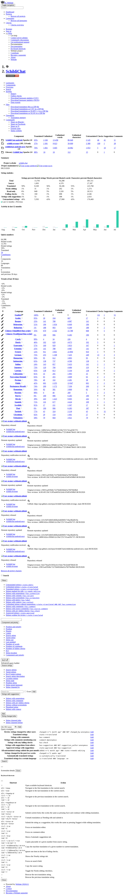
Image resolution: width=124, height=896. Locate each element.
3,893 (70, 358)
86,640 (70, 140)
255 (44, 355)
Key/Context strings (13, 674)
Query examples (7, 729)
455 (54, 377)
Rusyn (18, 396)
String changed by (13, 687)
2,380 (88, 143)
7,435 (70, 355)
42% (35, 383)
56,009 (70, 143)
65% (36, 140)
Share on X (15, 126)
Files (7, 105)
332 (54, 380)
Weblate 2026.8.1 (22, 884)
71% (35, 402)
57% (35, 345)
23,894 (70, 352)
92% (35, 415)
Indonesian (18, 361)
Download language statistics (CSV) (25, 98)
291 (54, 374)
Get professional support (20, 42)
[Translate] (2, 315)
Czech (18, 339)
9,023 (55, 143)
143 (44, 364)
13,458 (55, 140)
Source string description (15, 676)
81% (35, 374)
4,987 (70, 321)
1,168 (55, 355)
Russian (18, 393)
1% (35, 328)
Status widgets (16, 131)
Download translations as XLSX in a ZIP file (28, 113)
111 (98, 315)
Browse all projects (18, 16)
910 (87, 352)
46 (98, 140)
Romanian (18, 389)
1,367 (70, 405)
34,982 (70, 148)
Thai (18, 408)
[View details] (28, 424)
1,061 (45, 148)
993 (54, 328)
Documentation (16, 46)
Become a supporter (18, 55)
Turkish (18, 411)
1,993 (70, 374)
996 (54, 335)
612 (54, 358)
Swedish (18, 405)
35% (35, 331)
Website (14, 59)
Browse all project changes (11, 571)
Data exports (15, 102)
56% (35, 389)
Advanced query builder (10, 663)
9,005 (70, 399)
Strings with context (13, 709)
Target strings (11, 672)
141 (44, 321)
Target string (10, 638)
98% (35, 393)
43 (44, 411)
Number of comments (14, 646)
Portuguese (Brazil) (18, 386)
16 (44, 152)
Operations (10, 115)
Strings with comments (14, 701)
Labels (8, 633)
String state (10, 681)
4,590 (70, 361)
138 (44, 361)
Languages (10, 83)
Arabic (18, 318)
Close (18, 771)
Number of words (12, 644)
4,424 (70, 402)
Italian (18, 364)
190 (44, 335)
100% (36, 315)
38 (87, 380)
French (18, 352)
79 (44, 418)
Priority (9, 631)
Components (11, 85)
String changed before (14, 723)
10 (105, 148)
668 (87, 331)
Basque (18, 321)
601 (44, 383)
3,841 (55, 352)
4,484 (70, 367)
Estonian (18, 349)
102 (44, 342)
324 (54, 411)
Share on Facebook (18, 124)
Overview (9, 87)
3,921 (70, 418)
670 (44, 331)
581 (54, 389)
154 (54, 415)
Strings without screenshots (16, 705)
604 (54, 418)
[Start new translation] (2, 312)
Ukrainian (18, 415)
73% (35, 367)
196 (44, 324)
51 (115, 315)
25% (35, 321)
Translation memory (18, 118)
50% (35, 358)
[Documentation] (2, 575)
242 (87, 399)
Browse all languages (19, 21)
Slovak (18, 399)
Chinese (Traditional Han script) (19, 334)
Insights (9, 91)
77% (35, 411)
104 (54, 318)
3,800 (70, 389)
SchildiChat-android (14, 140)
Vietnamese (18, 418)
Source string (11, 635)
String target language (14, 685)
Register (9, 29)
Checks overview (17, 25)
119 (87, 367)
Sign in (8, 31)
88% (36, 152)
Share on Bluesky (17, 122)
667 (69, 318)
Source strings (11, 670)
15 (87, 152)
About (13, 57)
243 (44, 399)
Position (9, 629)
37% (36, 143)
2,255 (55, 383)
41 (105, 140)
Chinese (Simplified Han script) (18, 331)
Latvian (18, 371)
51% (35, 324)
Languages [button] (10, 18)
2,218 (70, 411)
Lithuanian (18, 374)
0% (35, 335)
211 (54, 405)
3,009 (70, 377)
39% (35, 399)
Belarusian (18, 324)
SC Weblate (8, 3)
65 (44, 377)
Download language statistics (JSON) (25, 100)
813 (54, 371)
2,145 (88, 140)
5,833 (70, 345)
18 (44, 318)
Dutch (18, 342)
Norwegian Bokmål (18, 377)
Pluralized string (12, 707)
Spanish (18, 402)
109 (98, 143)
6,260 (70, 328)
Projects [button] (9, 14)
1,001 (70, 415)
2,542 (55, 331)
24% (35, 364)
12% (35, 352)
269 (44, 386)
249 (87, 355)
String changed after (13, 720)
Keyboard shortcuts (18, 49)
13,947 (70, 383)
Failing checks (16, 96)
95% (35, 318)
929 (54, 345)
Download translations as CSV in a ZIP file (27, 109)
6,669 (70, 324)
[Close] (2, 766)
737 (54, 361)
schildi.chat (23, 163)
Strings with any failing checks (17, 703)
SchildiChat (16, 71)
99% (35, 339)
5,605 (55, 148)
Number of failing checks (15, 648)
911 (44, 352)
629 (54, 342)
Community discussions (20, 40)
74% (35, 386)
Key (7, 651)
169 (44, 345)
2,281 (70, 380)
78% (35, 380)
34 (53, 339)
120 (44, 367)
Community (10, 120)
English (18, 315)
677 (54, 402)
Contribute (15, 53)
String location (11, 653)
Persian (18, 380)
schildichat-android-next (15, 147)
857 (54, 364)
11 (115, 140)
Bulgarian (18, 328)
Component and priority (15, 655)
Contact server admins (19, 38)
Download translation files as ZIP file (25, 107)
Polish (18, 383)
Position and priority (13, 627)
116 (44, 402)
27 (87, 415)
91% (35, 405)
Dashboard (10, 12)
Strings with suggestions (15, 698)
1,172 (55, 386)
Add (34, 692)
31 (105, 411)
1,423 (55, 399)
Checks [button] (9, 23)
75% (35, 355)
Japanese (18, 367)
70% (36, 148)
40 (44, 380)
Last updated (11, 642)
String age (10, 640)
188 (44, 328)
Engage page (16, 128)
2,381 (45, 143)
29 (44, 415)
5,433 (70, 364)
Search (8, 89)
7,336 (70, 386)
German (18, 355)
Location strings (12, 678)
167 (87, 345)
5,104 (70, 371)
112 (69, 152)
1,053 (88, 148)
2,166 (45, 140)
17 (115, 148)
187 (87, 408)
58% (35, 418)
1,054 (55, 324)
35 (44, 374)
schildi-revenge (13, 143)
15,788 (70, 331)
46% (35, 342)
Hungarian (18, 358)
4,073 (70, 342)
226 (69, 339)
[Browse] (2, 141)
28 (115, 143)
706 (54, 367)
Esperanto (18, 345)
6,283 (70, 335)
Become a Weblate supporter (17, 893)
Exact (29, 691)
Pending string (11, 683)
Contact (9, 889)
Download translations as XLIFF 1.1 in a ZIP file (29, 111)
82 (44, 389)
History (13, 94)
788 (54, 321)
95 (44, 358)
